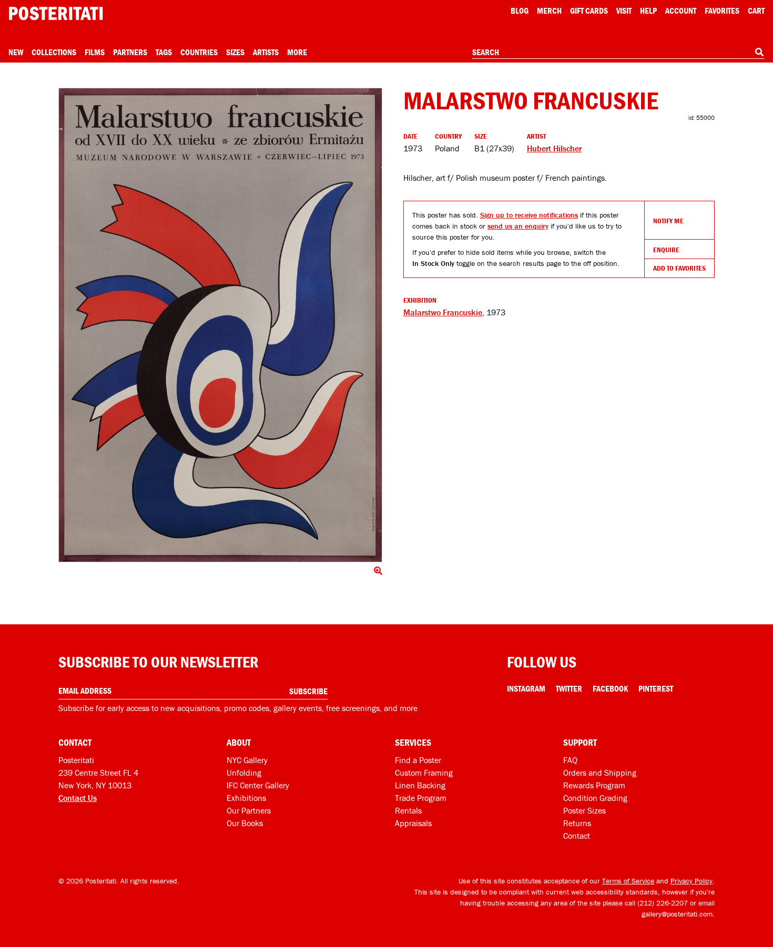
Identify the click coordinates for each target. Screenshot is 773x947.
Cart (756, 10)
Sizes (235, 52)
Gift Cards (589, 10)
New (15, 52)
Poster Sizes (584, 810)
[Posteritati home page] (55, 13)
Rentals (408, 810)
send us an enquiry (517, 226)
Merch (549, 10)
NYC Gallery (247, 760)
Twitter (569, 688)
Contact (576, 835)
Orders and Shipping (599, 772)
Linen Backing (420, 785)
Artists (266, 52)
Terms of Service (628, 881)
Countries (199, 52)
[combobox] (618, 52)
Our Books (245, 823)
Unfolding (244, 772)
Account (680, 10)
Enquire (666, 249)
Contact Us (77, 797)
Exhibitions (246, 797)
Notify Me (668, 220)
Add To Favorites (679, 268)
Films (95, 52)
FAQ (570, 760)
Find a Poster (418, 760)
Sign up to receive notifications (529, 215)
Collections (54, 52)
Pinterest (655, 688)
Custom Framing (424, 772)
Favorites (722, 10)
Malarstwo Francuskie (442, 312)
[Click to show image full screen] (220, 325)
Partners (130, 52)
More (297, 52)
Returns (577, 823)
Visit (624, 10)
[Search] (759, 52)
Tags (164, 52)
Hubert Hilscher (554, 148)
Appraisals (413, 823)
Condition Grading (595, 797)
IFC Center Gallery (258, 785)
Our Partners (249, 810)
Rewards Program (594, 785)
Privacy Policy (691, 881)
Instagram (526, 688)
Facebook (610, 688)
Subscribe (308, 691)
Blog (519, 10)
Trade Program (420, 797)
